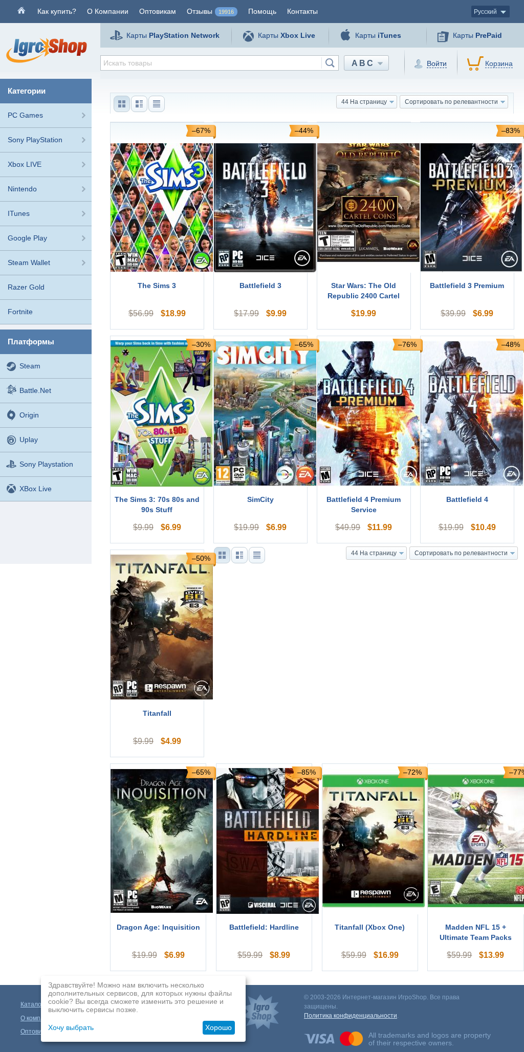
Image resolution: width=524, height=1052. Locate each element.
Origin (29, 415)
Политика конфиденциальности (350, 1015)
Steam (29, 366)
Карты (173, 35)
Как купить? (56, 11)
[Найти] (329, 63)
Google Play (27, 238)
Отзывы (210, 11)
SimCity (260, 499)
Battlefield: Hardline (264, 927)
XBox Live (35, 489)
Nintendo (22, 189)
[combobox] (219, 63)
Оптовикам (157, 11)
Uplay (28, 439)
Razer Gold (26, 287)
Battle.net (35, 390)
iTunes (19, 213)
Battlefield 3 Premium (467, 285)
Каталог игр (37, 1004)
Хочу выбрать (71, 1027)
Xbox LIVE (24, 164)
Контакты (302, 11)
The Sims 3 (157, 285)
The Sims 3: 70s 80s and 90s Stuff (157, 504)
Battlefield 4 (467, 499)
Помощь (262, 11)
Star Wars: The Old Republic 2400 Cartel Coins (364, 291)
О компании (37, 1018)
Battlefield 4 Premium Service (363, 504)
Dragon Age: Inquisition (158, 927)
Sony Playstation (46, 464)
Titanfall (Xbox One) (370, 927)
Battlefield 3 (260, 285)
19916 (226, 12)
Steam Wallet (29, 262)
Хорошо (218, 1027)
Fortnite (20, 312)
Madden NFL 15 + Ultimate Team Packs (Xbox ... (476, 933)
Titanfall (157, 713)
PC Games (25, 115)
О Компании (107, 11)
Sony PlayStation (35, 140)
